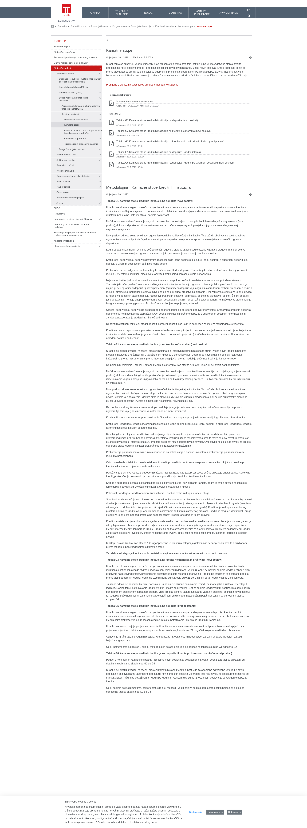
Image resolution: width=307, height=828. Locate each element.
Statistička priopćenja (64, 52)
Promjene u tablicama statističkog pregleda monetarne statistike (142, 84)
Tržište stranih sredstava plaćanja (81, 144)
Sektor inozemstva (65, 160)
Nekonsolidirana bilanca (76, 119)
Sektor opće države (66, 154)
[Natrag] (107, 40)
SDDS (57, 208)
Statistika (62, 26)
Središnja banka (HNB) (70, 92)
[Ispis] (250, 57)
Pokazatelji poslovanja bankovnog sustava (75, 57)
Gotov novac (62, 192)
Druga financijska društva (72, 149)
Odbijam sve (234, 812)
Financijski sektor (100, 26)
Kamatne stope (185, 26)
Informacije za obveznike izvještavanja (73, 219)
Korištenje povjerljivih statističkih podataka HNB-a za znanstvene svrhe (75, 234)
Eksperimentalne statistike (67, 246)
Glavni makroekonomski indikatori (71, 63)
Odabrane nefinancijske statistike (73, 176)
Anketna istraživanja (64, 240)
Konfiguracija (195, 812)
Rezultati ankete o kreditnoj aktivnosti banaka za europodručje (83, 132)
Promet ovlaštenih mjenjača (70, 197)
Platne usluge (63, 186)
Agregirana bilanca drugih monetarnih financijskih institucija (81, 107)
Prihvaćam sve (215, 812)
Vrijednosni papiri (65, 170)
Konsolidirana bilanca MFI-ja (73, 87)
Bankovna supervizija (75, 138)
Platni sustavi (63, 181)
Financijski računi (65, 165)
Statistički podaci (79, 26)
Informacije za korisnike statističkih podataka (71, 226)
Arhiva (59, 203)
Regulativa (59, 213)
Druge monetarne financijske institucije (131, 26)
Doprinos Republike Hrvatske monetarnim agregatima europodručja (80, 80)
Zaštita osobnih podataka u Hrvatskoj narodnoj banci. (127, 822)
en (249, 10)
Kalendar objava (62, 46)
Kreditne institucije (164, 26)
